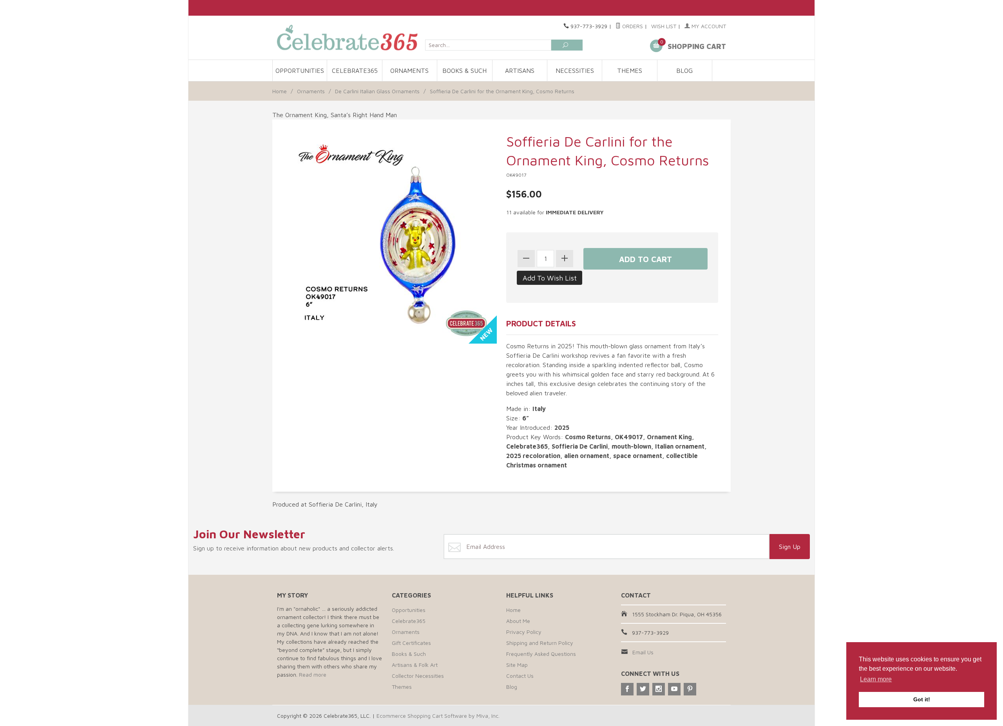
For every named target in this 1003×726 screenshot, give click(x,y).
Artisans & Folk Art (415, 664)
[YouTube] (674, 689)
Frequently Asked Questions (541, 653)
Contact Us (520, 675)
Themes (629, 70)
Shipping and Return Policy (539, 642)
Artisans (519, 70)
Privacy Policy (523, 631)
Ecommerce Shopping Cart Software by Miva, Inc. (438, 715)
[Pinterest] (690, 689)
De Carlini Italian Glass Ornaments (377, 91)
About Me (518, 620)
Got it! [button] (921, 699)
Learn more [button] (876, 679)
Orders (632, 26)
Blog (684, 70)
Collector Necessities (418, 675)
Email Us (643, 652)
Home (279, 91)
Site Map (517, 664)
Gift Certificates (411, 642)
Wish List (663, 26)
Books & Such (464, 70)
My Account (708, 26)
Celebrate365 (355, 70)
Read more (312, 674)
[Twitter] (643, 689)
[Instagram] (658, 689)
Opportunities (299, 70)
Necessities (575, 70)
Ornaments (409, 70)
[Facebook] (627, 689)
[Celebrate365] (348, 37)
